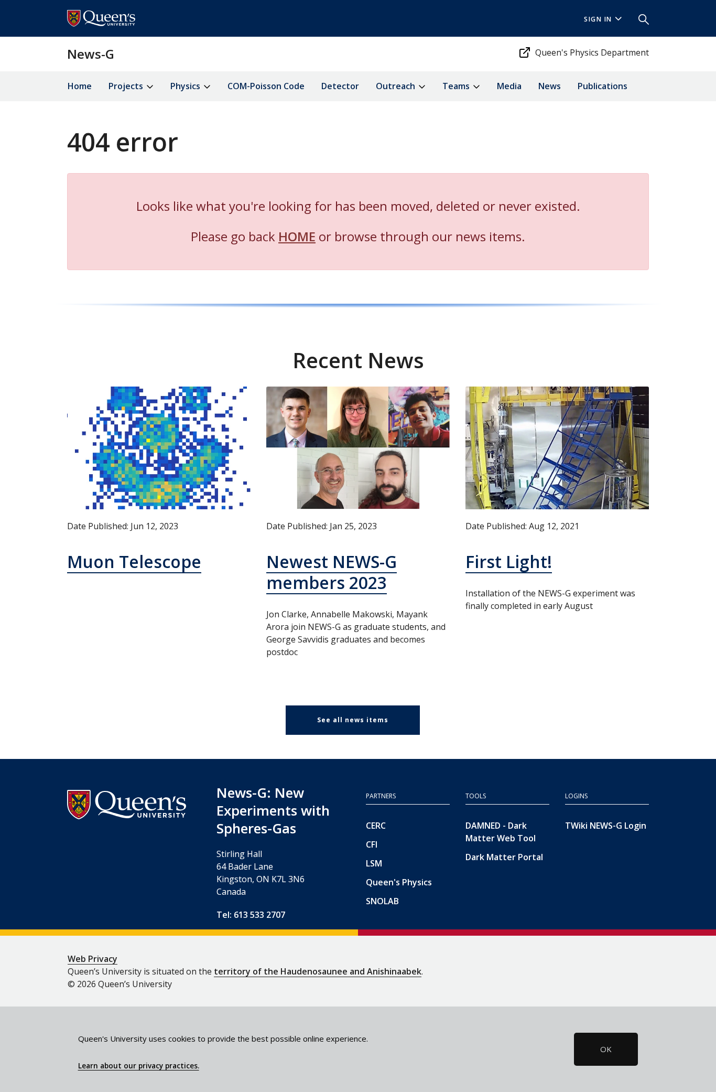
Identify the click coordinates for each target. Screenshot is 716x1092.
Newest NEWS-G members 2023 (331, 572)
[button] (639, 18)
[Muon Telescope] (159, 448)
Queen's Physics (399, 882)
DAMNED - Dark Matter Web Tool (500, 832)
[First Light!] (557, 448)
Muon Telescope (134, 561)
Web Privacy (92, 959)
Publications (602, 86)
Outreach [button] (396, 86)
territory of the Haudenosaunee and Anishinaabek (317, 971)
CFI (371, 844)
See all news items (352, 719)
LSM (374, 863)
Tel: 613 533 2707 (250, 914)
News (549, 86)
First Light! (508, 561)
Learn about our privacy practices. (138, 1065)
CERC (376, 825)
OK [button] (606, 1049)
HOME (297, 236)
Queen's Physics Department (592, 52)
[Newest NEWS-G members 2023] (358, 448)
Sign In (598, 19)
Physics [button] (186, 86)
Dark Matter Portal (504, 857)
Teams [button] (457, 86)
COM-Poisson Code (266, 86)
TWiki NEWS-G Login (605, 825)
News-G (90, 53)
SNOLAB (382, 901)
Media (509, 86)
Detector (340, 86)
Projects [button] (127, 86)
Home (80, 86)
